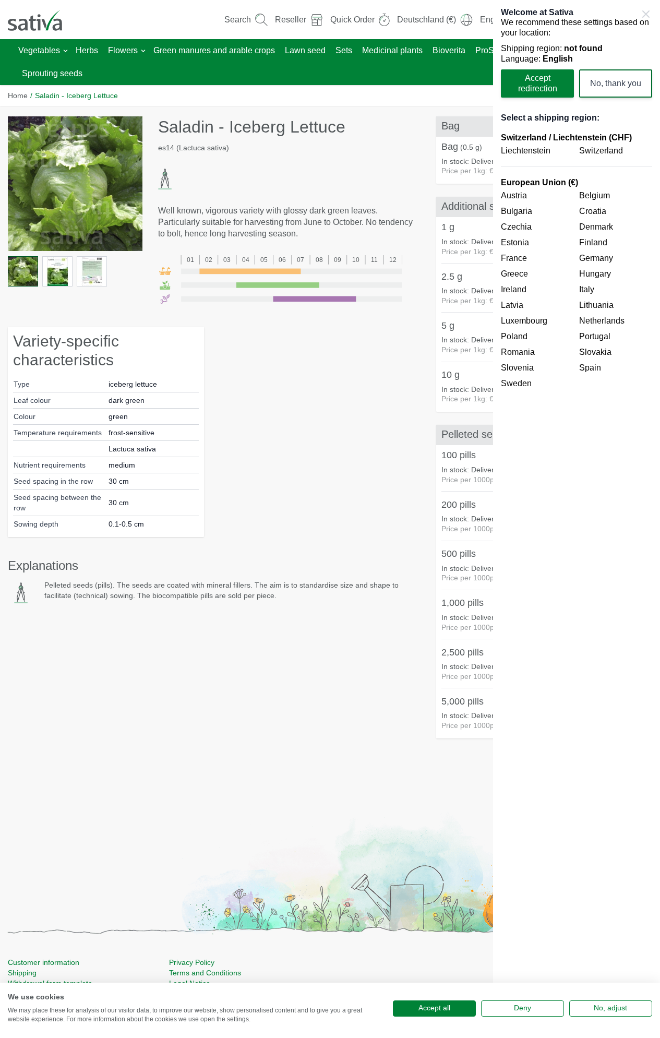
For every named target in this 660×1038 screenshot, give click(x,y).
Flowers (123, 50)
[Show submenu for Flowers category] (143, 51)
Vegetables (39, 50)
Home (18, 95)
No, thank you (615, 83)
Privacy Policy (191, 962)
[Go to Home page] (42, 19)
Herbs (87, 50)
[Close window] (645, 14)
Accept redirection (537, 83)
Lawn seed (305, 50)
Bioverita (449, 50)
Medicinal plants (392, 50)
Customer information (43, 962)
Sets (343, 50)
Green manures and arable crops (214, 50)
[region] (576, 519)
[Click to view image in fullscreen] (75, 183)
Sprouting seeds (52, 73)
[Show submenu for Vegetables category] (65, 51)
